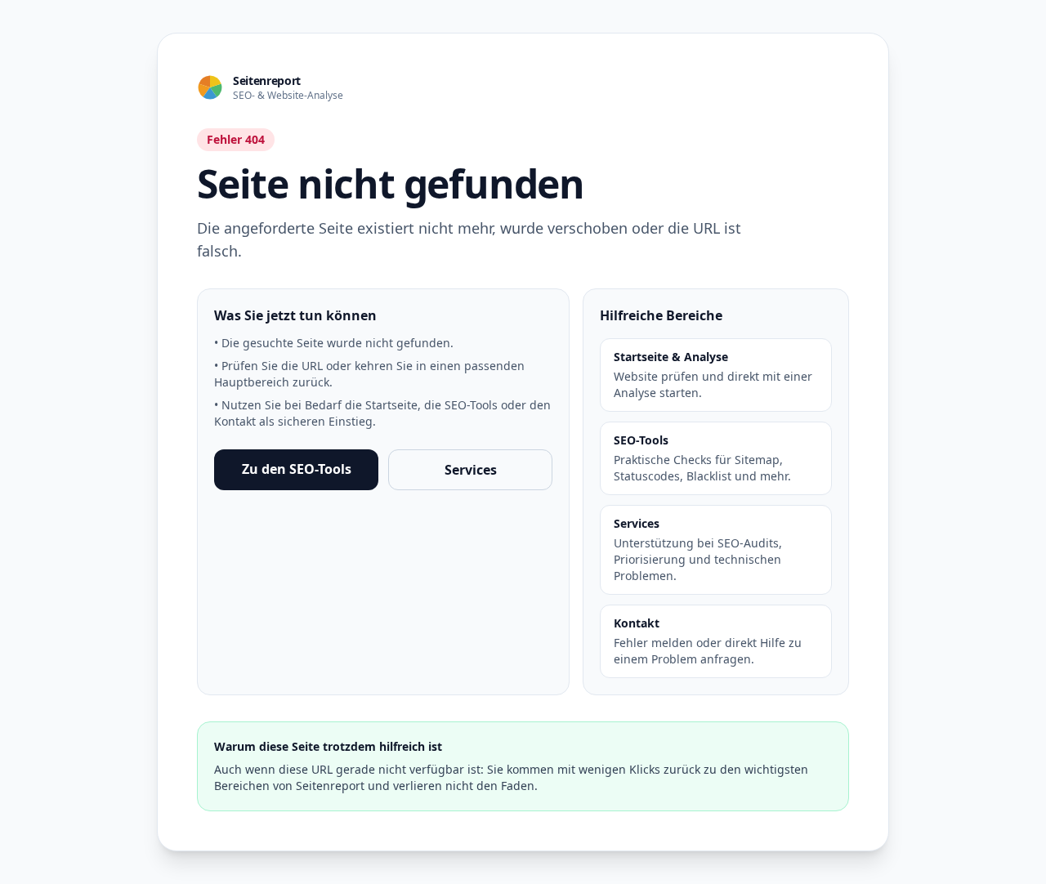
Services (471, 470)
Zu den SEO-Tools (296, 469)
